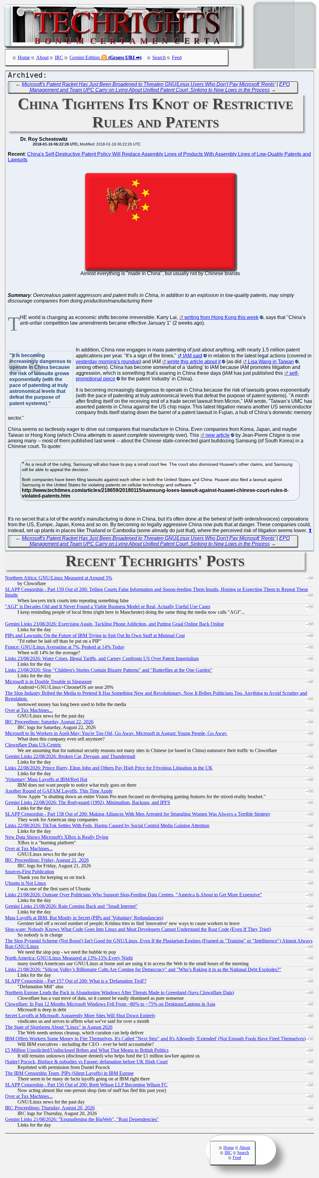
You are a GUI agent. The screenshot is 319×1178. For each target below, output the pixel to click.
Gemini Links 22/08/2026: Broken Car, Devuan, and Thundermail (70, 756)
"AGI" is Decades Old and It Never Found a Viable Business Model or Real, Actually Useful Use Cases (107, 606)
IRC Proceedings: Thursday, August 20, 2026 (50, 1107)
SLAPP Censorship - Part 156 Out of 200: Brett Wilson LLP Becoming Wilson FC (86, 1084)
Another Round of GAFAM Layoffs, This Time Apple (58, 791)
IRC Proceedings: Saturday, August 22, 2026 (49, 721)
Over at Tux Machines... (29, 710)
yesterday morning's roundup (108, 361)
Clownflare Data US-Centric (33, 744)
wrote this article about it (194, 361)
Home (24, 57)
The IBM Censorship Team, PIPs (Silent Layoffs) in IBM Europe (69, 1073)
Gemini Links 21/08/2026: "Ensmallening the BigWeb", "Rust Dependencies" (82, 1119)
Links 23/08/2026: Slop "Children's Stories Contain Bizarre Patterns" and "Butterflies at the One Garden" (108, 670)
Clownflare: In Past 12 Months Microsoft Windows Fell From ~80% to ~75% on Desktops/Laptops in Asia (110, 1004)
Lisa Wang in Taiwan (271, 361)
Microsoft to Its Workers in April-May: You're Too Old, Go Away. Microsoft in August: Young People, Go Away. (116, 733)
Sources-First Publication (29, 871)
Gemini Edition (84, 57)
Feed (177, 57)
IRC (59, 57)
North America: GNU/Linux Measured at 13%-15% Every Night (69, 958)
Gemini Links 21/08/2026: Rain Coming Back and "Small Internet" (71, 906)
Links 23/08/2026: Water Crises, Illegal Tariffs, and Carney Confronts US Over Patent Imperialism (102, 658)
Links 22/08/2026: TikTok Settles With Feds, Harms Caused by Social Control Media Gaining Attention (107, 825)
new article (218, 435)
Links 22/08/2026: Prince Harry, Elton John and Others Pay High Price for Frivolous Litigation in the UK (109, 767)
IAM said (192, 355)
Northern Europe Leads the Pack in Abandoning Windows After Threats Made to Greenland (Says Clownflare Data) (119, 992)
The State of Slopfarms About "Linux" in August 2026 (58, 1027)
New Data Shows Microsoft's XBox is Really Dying (56, 837)
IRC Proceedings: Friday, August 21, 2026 (47, 860)
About (42, 57)
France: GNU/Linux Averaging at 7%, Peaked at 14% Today (65, 647)
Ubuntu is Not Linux (25, 883)
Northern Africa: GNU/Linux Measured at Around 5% (58, 577)
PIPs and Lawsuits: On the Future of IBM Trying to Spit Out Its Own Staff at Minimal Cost (95, 635)
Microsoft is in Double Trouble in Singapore (48, 681)
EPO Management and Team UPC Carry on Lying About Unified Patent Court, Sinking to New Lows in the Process (160, 87)
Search (159, 57)
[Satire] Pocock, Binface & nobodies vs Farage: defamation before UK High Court (86, 1061)
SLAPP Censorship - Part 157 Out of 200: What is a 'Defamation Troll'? (75, 981)
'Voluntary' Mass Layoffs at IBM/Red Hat (46, 779)
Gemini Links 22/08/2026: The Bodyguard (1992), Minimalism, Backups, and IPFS (87, 802)
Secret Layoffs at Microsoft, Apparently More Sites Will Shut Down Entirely (80, 1015)
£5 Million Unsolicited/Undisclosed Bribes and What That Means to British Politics (87, 1050)
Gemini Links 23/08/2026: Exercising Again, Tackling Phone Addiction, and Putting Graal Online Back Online (114, 624)
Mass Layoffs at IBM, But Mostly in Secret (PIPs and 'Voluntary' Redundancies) (84, 917)
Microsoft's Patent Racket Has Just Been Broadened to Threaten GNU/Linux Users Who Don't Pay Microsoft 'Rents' (148, 84)
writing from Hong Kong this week (221, 317)
